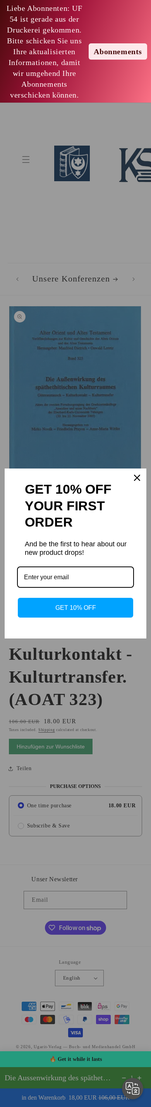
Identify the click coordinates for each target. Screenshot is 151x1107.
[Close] (137, 478)
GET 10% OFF (75, 607)
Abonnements (118, 51)
